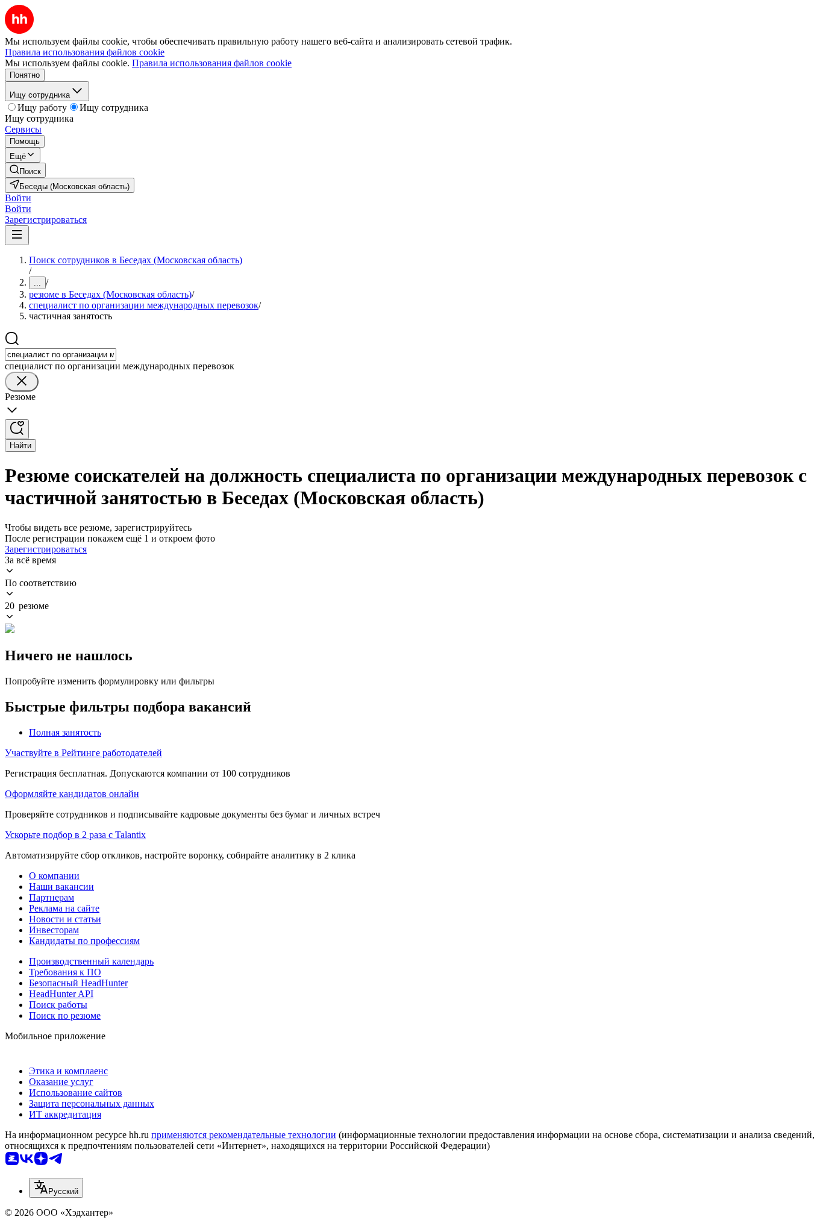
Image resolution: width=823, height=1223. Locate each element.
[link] (25, 170)
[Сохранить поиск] (17, 429)
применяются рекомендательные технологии (243, 1135)
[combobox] (60, 354)
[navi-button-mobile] (17, 235)
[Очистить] (22, 382)
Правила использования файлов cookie (212, 63)
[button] (18, 198)
